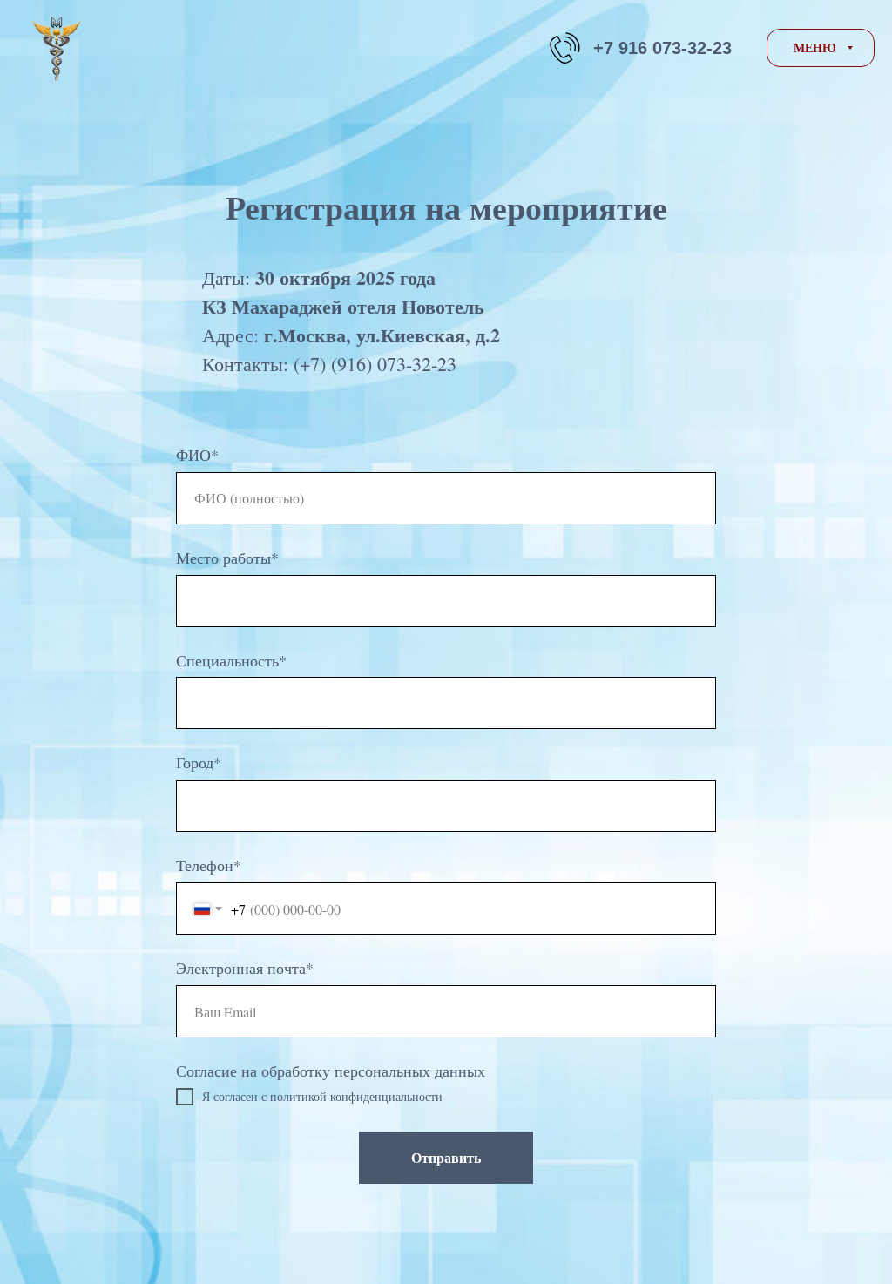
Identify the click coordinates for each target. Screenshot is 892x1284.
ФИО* (197, 454)
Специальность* (231, 660)
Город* (198, 762)
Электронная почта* (245, 967)
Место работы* (227, 557)
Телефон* (208, 865)
